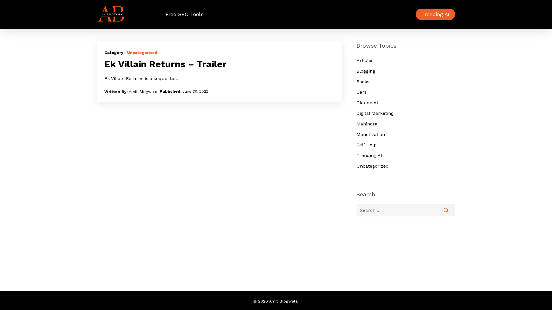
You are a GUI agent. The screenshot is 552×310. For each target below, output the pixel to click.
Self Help (366, 145)
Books (362, 81)
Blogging (365, 71)
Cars (361, 92)
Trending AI (369, 155)
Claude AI (367, 102)
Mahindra (366, 124)
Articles (364, 60)
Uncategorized (142, 52)
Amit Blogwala (143, 91)
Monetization (370, 134)
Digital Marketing (375, 113)
